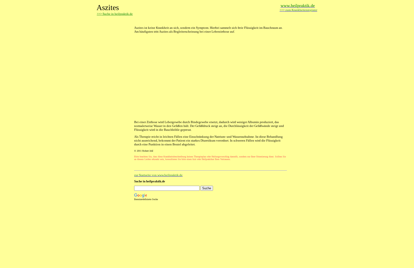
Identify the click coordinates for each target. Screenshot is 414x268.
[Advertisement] (190, 21)
